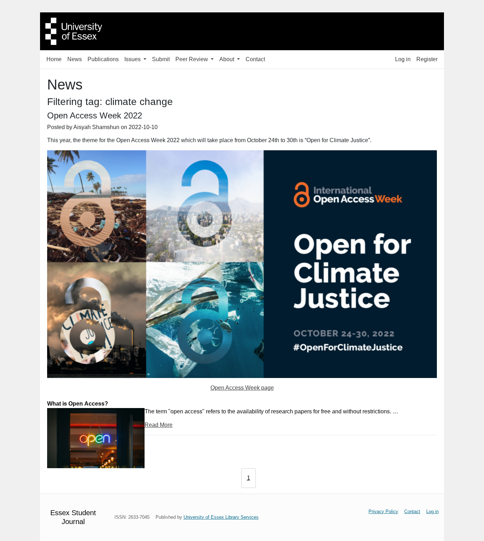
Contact (255, 59)
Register (427, 59)
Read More (159, 425)
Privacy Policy (383, 511)
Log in (403, 59)
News (74, 59)
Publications (103, 59)
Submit (161, 59)
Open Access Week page (242, 388)
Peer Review (192, 59)
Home (54, 59)
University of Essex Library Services (221, 517)
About (227, 59)
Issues (133, 59)
